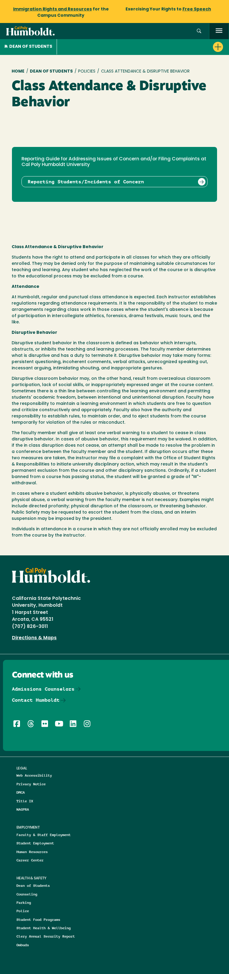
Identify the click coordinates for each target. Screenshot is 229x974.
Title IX (24, 801)
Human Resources (32, 851)
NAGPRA (22, 809)
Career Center (30, 860)
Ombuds (22, 945)
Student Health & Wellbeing (43, 928)
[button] (199, 31)
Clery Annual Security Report (45, 936)
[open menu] (219, 31)
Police (22, 911)
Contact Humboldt (36, 700)
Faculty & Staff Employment (43, 834)
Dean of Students (30, 46)
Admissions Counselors (43, 689)
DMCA (20, 792)
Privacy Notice (31, 784)
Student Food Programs (38, 919)
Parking (23, 902)
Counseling (26, 894)
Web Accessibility (34, 775)
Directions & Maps (34, 638)
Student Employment (35, 843)
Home (18, 71)
